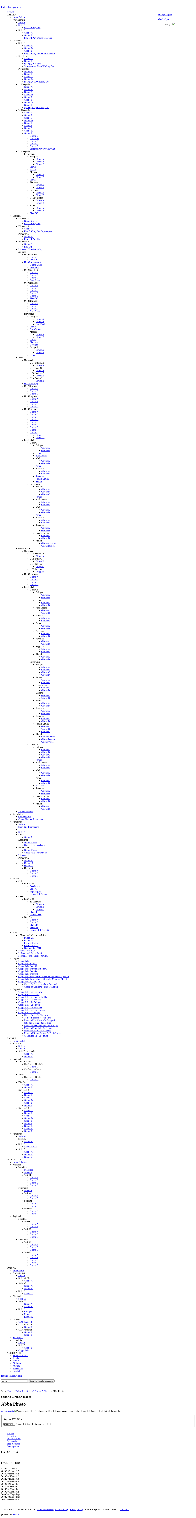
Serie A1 (22, 1136)
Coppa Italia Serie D (27, 971)
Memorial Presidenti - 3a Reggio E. (40, 1020)
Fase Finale (35, 280)
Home (10, 1391)
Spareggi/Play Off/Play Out (36, 82)
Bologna (28, 1311)
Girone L (34, 136)
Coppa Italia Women (27, 963)
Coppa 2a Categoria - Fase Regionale (41, 984)
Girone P (34, 146)
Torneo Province (25, 811)
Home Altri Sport (20, 1355)
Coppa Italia (23, 961)
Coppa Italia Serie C (27, 966)
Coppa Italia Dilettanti (28, 974)
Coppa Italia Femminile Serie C (32, 968)
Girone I (28, 133)
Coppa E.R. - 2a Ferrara (29, 1005)
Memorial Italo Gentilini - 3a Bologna (41, 1025)
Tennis (16, 1358)
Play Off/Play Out (32, 27)
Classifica (11, 1436)
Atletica (16, 1366)
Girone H (28, 105)
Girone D (28, 48)
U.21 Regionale (25, 1322)
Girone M (34, 138)
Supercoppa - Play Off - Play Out (39, 66)
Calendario (12, 1441)
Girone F (28, 100)
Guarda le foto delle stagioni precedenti (33, 1424)
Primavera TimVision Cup (30, 249)
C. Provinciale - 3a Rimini (36, 1036)
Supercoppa (35, 891)
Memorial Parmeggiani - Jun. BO (33, 956)
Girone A (28, 33)
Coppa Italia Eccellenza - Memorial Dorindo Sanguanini (43, 976)
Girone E (28, 51)
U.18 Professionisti (32, 262)
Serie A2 (22, 1048)
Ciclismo (17, 1363)
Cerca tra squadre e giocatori (41, 1381)
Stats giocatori (13, 1444)
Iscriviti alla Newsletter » (12, 1376)
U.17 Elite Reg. (31, 383)
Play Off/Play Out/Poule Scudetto (39, 53)
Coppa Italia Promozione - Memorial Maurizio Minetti (42, 979)
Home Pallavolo (20, 1162)
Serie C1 (22, 1299)
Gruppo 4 (40, 571)
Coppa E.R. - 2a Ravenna (30, 1007)
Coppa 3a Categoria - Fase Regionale (41, 987)
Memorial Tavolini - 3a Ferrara (38, 1028)
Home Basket (19, 1041)
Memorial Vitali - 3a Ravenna (37, 1030)
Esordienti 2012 (31, 945)
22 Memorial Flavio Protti (30, 953)
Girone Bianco (48, 546)
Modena (28, 1314)
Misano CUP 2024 (26, 950)
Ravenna (34, 345)
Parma (33, 179)
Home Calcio (19, 17)
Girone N (34, 141)
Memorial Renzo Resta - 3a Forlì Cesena (42, 1033)
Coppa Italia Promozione (35, 852)
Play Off (34, 213)
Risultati (10, 1433)
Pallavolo (19, 1391)
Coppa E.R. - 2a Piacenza (30, 992)
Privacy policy (76, 1509)
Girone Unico (30, 221)
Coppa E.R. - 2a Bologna (29, 1002)
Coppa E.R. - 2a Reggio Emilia (32, 997)
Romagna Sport (165, 14)
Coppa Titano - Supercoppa (30, 819)
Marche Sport (164, 19)
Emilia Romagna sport (11, 7)
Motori (16, 1360)
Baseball (16, 1371)
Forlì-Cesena (35, 329)
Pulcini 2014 (30, 940)
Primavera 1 (23, 855)
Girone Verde (47, 742)
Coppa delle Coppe (38, 894)
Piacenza (34, 342)
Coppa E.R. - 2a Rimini (29, 1012)
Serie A (21, 22)
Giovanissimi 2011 (32, 948)
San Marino (18, 1337)
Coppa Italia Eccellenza (34, 845)
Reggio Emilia (42, 479)
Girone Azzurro (48, 543)
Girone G (28, 102)
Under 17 (28, 865)
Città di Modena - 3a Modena (37, 1023)
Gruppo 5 (40, 566)
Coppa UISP (35, 914)
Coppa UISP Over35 (39, 930)
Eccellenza (35, 886)
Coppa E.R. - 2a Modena (29, 999)
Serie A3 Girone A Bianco (38, 1391)
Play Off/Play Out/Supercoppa (38, 38)
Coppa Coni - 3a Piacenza (36, 1015)
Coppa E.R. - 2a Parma (28, 994)
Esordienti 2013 (31, 943)
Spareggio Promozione (28, 827)
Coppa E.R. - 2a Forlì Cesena (31, 1010)
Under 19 (28, 863)
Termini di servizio (45, 1509)
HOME (10, 12)
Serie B (21, 25)
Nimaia (15, 1514)
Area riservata (7, 1411)
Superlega (28, 1170)
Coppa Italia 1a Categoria (29, 981)
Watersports (18, 1368)
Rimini (33, 355)
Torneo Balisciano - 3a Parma (37, 1017)
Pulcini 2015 (30, 938)
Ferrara (33, 167)
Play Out (34, 927)
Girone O (34, 143)
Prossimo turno (14, 1438)
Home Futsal (18, 1270)
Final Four (34, 267)
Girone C (28, 76)
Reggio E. (28, 1317)
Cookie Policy (61, 1509)
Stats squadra (13, 1446)
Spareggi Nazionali (32, 63)
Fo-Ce (33, 169)
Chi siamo (124, 1509)
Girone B (28, 35)
